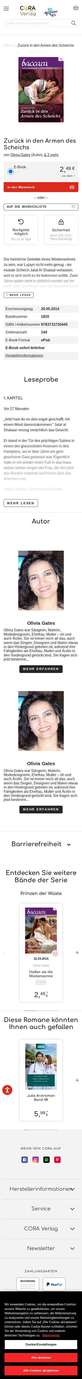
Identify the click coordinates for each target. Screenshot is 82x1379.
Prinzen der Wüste (41, 893)
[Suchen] (73, 23)
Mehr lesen (20, 503)
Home (8, 45)
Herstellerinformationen (24, 355)
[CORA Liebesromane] (28, 11)
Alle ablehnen (41, 1357)
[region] (41, 1335)
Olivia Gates (20, 155)
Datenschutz (51, 1335)
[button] (41, 207)
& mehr (51, 155)
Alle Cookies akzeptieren (41, 1370)
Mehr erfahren (41, 669)
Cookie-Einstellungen (41, 1344)
